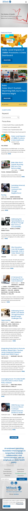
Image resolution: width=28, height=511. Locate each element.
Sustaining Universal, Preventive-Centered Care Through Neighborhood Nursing (13, 190)
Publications (20, 471)
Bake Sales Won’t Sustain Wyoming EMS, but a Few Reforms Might (17, 165)
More (9, 153)
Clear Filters (6, 110)
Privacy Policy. (20, 503)
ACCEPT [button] (6, 506)
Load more (14, 437)
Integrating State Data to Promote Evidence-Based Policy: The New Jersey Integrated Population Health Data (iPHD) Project (13, 351)
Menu (26, 2)
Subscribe (7, 475)
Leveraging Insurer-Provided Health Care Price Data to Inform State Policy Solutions (13, 381)
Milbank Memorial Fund (7, 2)
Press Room (21, 475)
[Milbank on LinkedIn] (16, 483)
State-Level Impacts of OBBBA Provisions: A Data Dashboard (18, 138)
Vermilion (16, 494)
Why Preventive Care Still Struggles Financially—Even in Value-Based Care (17, 250)
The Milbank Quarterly (20, 473)
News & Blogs (20, 469)
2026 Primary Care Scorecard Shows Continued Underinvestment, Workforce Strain (17, 409)
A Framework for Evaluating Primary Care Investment (17, 279)
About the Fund (7, 473)
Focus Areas (7, 469)
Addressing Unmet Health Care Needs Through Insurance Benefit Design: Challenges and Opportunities (12, 315)
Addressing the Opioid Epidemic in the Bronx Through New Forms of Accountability (17, 223)
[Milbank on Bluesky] (12, 483)
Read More (7, 60)
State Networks (7, 471)
